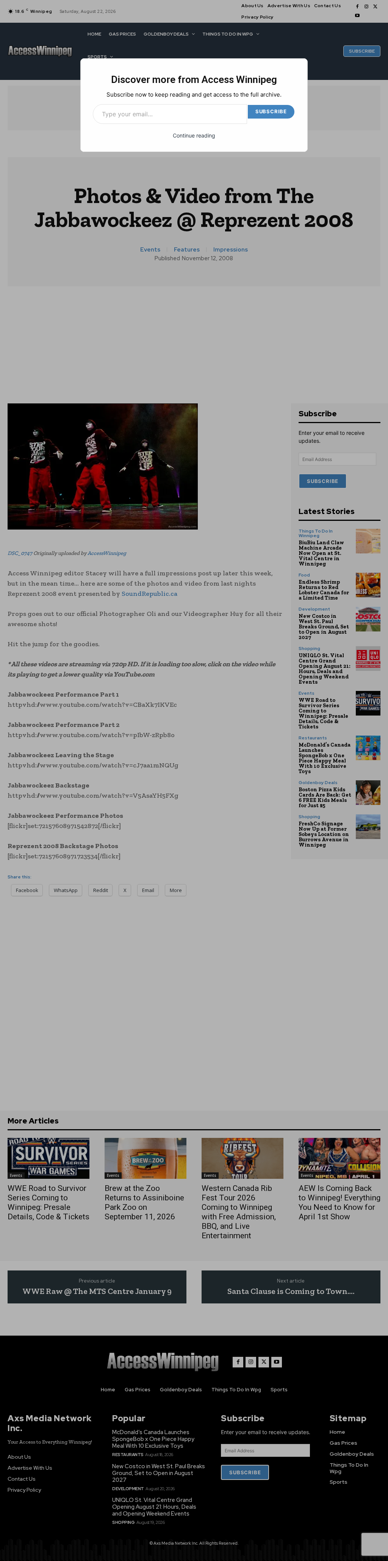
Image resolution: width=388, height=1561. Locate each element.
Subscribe (271, 111)
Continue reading (194, 135)
